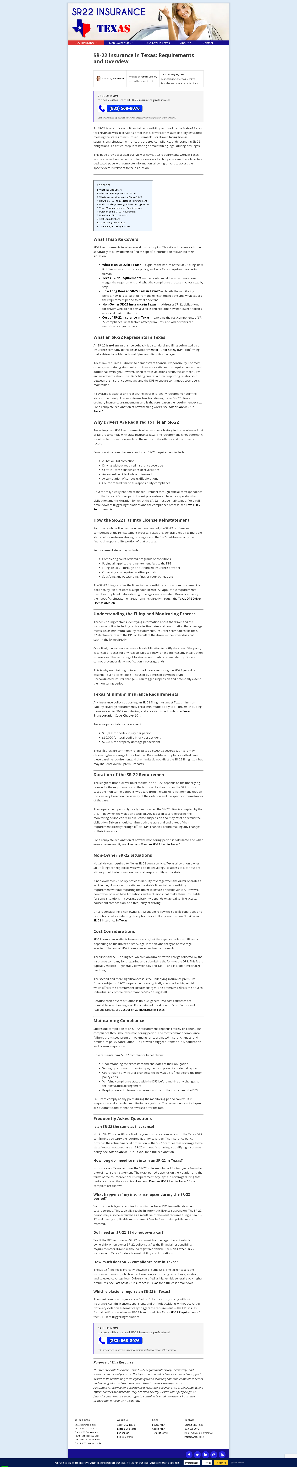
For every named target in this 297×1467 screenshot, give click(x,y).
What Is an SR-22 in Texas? (126, 1152)
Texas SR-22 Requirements (180, 1312)
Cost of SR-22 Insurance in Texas (143, 1010)
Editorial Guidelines (126, 1428)
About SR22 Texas (126, 1424)
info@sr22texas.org (194, 1436)
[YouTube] (222, 1454)
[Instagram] (213, 1454)
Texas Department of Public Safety (153, 350)
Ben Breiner (118, 78)
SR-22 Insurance (84, 43)
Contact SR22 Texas (193, 1424)
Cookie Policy (158, 1428)
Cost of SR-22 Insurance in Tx (88, 1443)
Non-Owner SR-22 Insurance (88, 1439)
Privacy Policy (158, 1424)
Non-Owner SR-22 (121, 43)
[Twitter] (197, 1454)
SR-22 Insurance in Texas (86, 1424)
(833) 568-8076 (191, 1428)
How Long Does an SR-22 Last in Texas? (153, 844)
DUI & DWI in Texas (157, 43)
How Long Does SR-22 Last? (87, 1435)
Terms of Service (160, 1432)
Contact (208, 43)
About (184, 43)
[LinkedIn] (205, 1454)
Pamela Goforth (148, 76)
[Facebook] (189, 1454)
